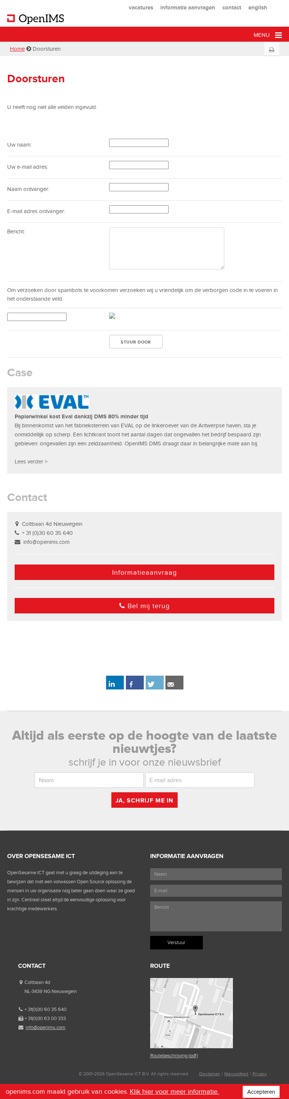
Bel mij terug (149, 606)
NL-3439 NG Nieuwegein (50, 991)
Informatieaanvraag (144, 572)
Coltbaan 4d (37, 982)
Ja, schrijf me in (144, 800)
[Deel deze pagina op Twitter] (154, 688)
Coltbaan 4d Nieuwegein (52, 524)
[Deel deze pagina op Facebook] (134, 688)
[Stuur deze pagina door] (174, 688)
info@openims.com (46, 542)
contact (231, 7)
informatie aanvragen (187, 7)
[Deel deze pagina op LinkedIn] (114, 688)
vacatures (141, 7)
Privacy (259, 1073)
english (257, 7)
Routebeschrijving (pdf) (174, 1055)
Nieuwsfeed (236, 1073)
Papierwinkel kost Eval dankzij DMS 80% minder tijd (81, 416)
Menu (262, 35)
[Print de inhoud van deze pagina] (271, 50)
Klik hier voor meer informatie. (174, 1091)
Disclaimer (209, 1073)
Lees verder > (31, 462)
